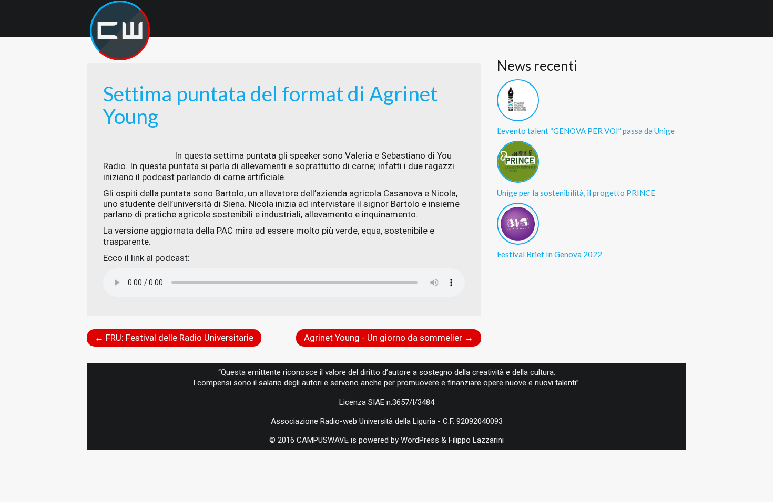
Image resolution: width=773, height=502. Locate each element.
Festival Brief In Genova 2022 (549, 254)
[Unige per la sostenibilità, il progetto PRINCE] (518, 160)
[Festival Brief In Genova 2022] (518, 222)
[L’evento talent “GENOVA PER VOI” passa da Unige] (518, 99)
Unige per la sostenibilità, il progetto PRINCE (576, 192)
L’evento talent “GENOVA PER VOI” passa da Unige (586, 130)
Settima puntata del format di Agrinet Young (270, 104)
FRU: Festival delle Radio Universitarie (174, 337)
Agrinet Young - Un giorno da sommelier (388, 337)
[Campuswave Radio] (120, 16)
